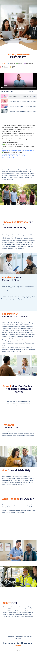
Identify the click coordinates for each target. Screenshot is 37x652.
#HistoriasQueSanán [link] (22, 156)
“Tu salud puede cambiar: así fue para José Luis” (20, 106)
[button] (2, 641)
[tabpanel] (18, 81)
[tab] (18, 96)
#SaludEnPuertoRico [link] (18, 154)
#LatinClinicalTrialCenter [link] (9, 156)
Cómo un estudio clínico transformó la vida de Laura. (20, 101)
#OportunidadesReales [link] (8, 158)
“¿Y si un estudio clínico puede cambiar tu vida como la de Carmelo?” (20, 96)
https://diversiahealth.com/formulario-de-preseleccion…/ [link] (18, 150)
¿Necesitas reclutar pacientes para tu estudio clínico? (20, 111)
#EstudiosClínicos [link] (7, 154)
